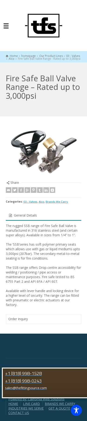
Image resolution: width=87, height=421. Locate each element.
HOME (13, 403)
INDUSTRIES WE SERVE (26, 408)
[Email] (8, 190)
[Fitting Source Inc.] (43, 25)
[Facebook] (21, 190)
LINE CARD (31, 403)
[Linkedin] (46, 190)
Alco (41, 201)
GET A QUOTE (59, 408)
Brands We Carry (57, 201)
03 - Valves (30, 201)
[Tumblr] (40, 190)
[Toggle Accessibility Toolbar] (76, 410)
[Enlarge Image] (43, 151)
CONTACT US (18, 413)
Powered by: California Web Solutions (36, 399)
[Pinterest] (33, 190)
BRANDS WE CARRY (60, 403)
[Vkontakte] (52, 190)
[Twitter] (15, 190)
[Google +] (27, 190)
